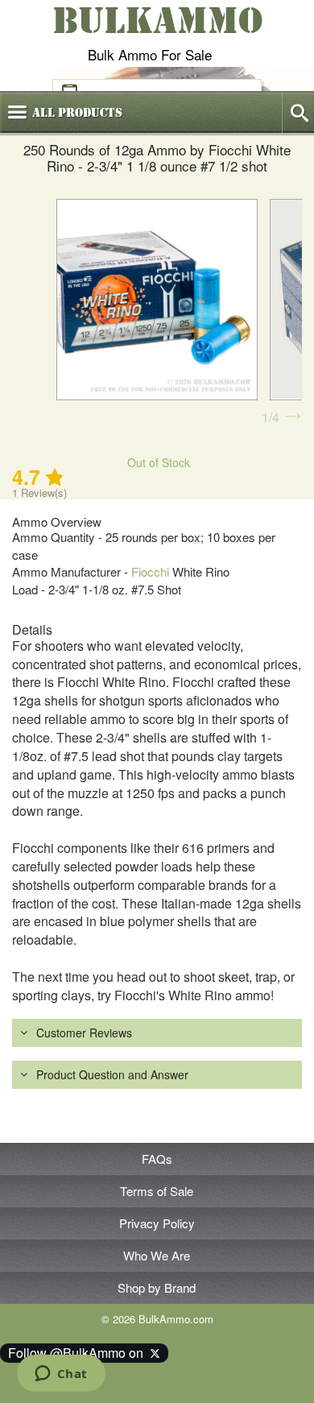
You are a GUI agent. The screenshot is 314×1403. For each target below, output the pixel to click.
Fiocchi (150, 571)
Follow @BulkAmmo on (79, 1352)
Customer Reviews (84, 1032)
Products (77, 113)
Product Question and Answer (112, 1074)
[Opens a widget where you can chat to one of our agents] (60, 1375)
